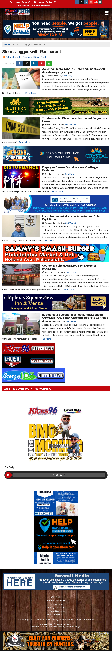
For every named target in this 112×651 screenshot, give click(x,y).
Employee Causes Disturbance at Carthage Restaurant (70, 169)
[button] (106, 13)
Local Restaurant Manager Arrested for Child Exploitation (71, 218)
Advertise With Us (41, 5)
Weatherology (73, 626)
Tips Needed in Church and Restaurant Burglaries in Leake (75, 119)
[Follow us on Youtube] (91, 2)
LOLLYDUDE (71, 272)
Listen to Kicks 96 (21, 2)
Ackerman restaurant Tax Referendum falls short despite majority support (73, 70)
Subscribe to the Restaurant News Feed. (26, 57)
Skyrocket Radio (64, 624)
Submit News (22, 5)
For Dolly (9, 467)
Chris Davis (69, 174)
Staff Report (70, 223)
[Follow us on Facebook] (77, 2)
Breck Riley (67, 76)
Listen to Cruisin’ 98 (46, 2)
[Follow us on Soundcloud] (95, 2)
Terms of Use (56, 603)
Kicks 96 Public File (56, 596)
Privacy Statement (56, 607)
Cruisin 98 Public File (56, 600)
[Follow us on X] (81, 2)
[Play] (8, 475)
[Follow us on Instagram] (86, 2)
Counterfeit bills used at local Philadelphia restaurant (69, 267)
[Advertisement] (56, 29)
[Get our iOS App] (100, 2)
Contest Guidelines (56, 610)
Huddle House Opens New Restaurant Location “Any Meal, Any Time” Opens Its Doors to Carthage (75, 316)
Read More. (31, 93)
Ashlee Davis (70, 125)
